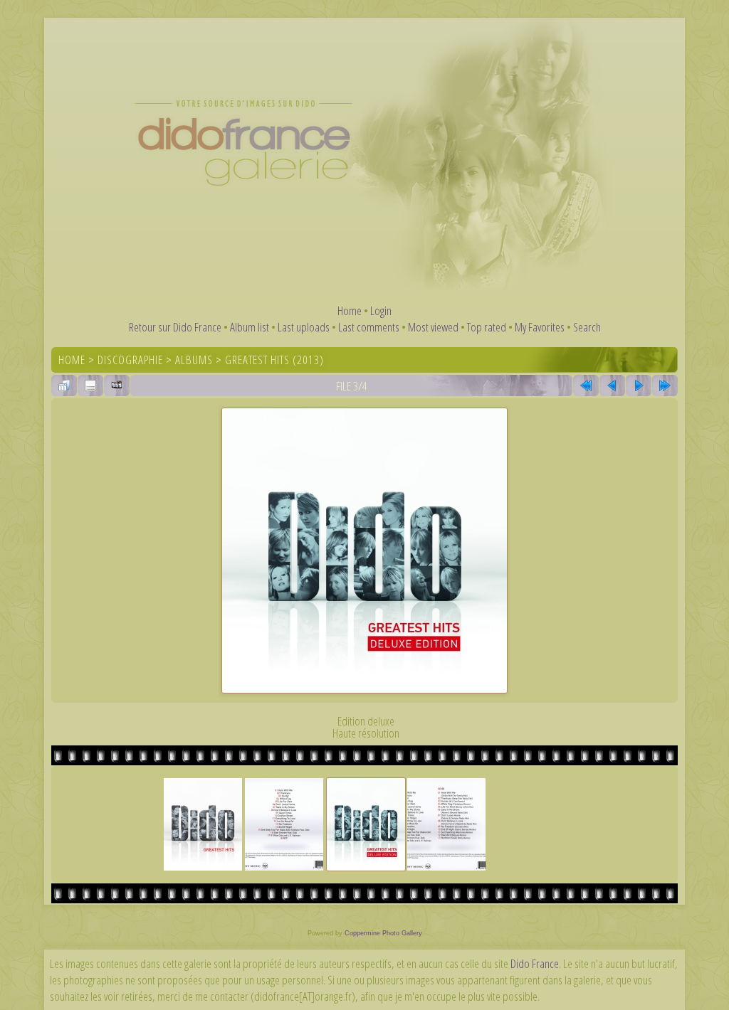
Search (587, 327)
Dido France (534, 963)
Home (349, 310)
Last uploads (304, 327)
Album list (249, 327)
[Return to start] (586, 385)
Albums (194, 359)
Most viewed (433, 327)
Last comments (368, 327)
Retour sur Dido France (175, 327)
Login (381, 310)
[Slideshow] (117, 385)
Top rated (486, 327)
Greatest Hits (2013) (274, 359)
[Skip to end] (665, 385)
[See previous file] (612, 385)
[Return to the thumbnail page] (64, 385)
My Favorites (540, 327)
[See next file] (638, 385)
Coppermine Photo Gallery (383, 933)
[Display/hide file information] (90, 385)
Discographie (130, 359)
